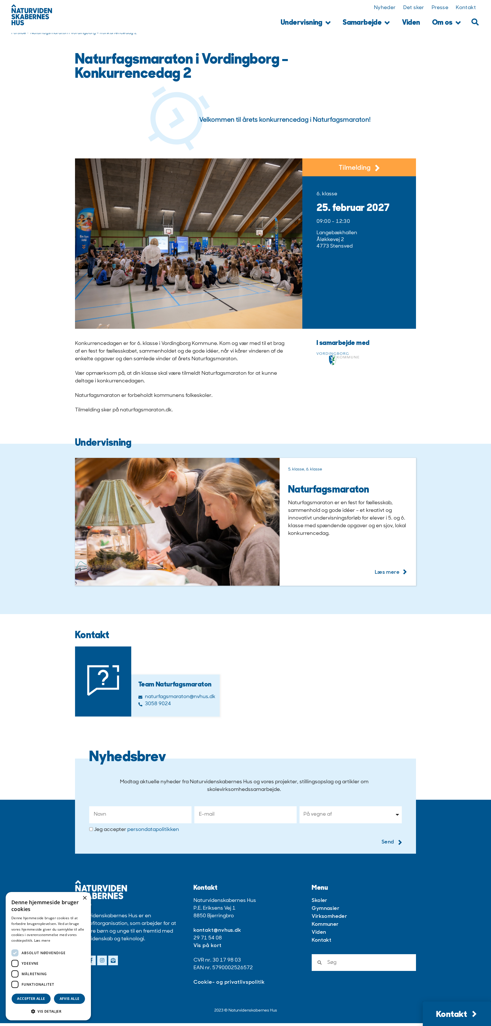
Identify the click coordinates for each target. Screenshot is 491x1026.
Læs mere (42, 940)
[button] (475, 22)
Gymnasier (325, 908)
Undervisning (302, 22)
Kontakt (466, 8)
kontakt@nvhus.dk (217, 930)
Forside (18, 33)
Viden (411, 22)
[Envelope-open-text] (113, 960)
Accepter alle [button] (31, 998)
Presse (440, 8)
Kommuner (325, 924)
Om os (442, 22)
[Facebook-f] (91, 960)
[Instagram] (102, 960)
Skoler (319, 900)
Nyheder (385, 8)
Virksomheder (329, 916)
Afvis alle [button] (70, 998)
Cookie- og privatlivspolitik (229, 982)
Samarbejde (362, 22)
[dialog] (48, 956)
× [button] (84, 898)
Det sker (413, 8)
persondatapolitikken (153, 829)
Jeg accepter (136, 829)
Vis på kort (208, 945)
